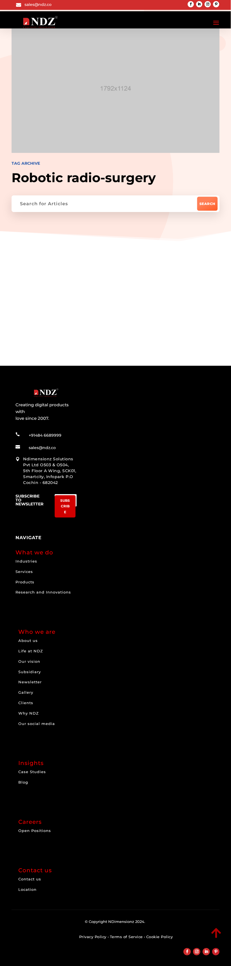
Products (24, 582)
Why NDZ (28, 713)
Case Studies (32, 771)
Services (24, 571)
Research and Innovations (43, 592)
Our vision (29, 661)
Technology (41, 271)
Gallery (25, 692)
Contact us (29, 879)
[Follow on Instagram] (208, 4)
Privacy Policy (92, 936)
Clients (25, 702)
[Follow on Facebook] (191, 4)
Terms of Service (126, 936)
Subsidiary (29, 672)
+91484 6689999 (45, 435)
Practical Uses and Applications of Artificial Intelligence (113, 308)
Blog (23, 782)
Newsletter (30, 682)
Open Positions (34, 830)
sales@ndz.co (38, 4)
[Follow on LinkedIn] (199, 4)
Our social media (36, 723)
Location (27, 889)
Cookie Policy (159, 936)
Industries (26, 561)
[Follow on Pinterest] (216, 4)
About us (28, 640)
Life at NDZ (30, 651)
